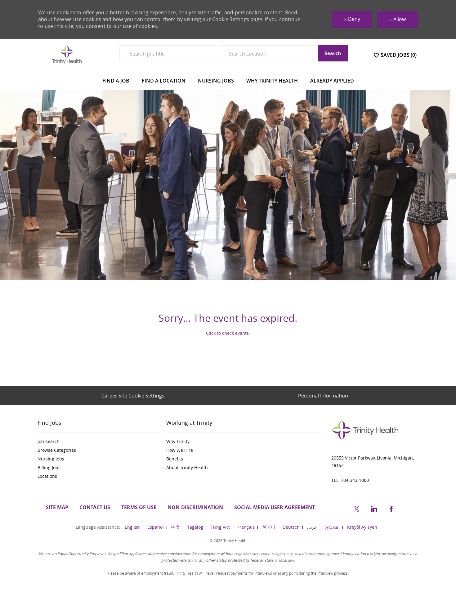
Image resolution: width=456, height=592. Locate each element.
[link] (99, 441)
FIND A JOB (115, 80)
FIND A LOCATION (164, 80)
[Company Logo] (67, 54)
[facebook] (391, 508)
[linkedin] (374, 508)
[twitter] (356, 508)
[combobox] (167, 53)
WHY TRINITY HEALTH (272, 80)
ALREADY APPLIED (332, 80)
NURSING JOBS (216, 80)
